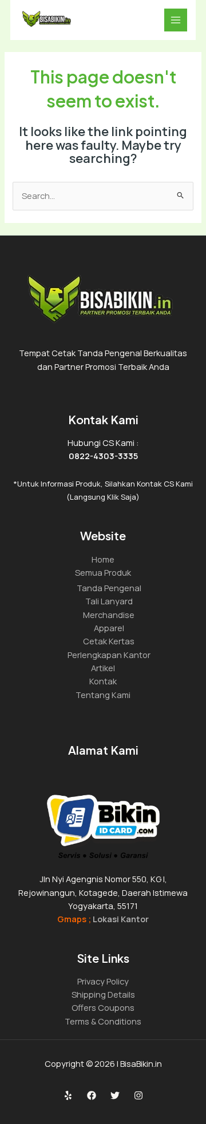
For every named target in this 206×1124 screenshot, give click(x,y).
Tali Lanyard (109, 601)
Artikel (103, 667)
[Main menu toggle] (175, 20)
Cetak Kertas (108, 641)
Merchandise (108, 614)
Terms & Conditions (103, 1021)
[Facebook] (91, 1095)
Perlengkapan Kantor (109, 654)
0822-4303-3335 (103, 455)
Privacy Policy (103, 981)
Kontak (103, 681)
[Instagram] (138, 1095)
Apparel (109, 627)
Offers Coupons (103, 1007)
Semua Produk (103, 572)
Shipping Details (103, 994)
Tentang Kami (103, 694)
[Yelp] (68, 1095)
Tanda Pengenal (109, 587)
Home (103, 559)
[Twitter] (115, 1095)
